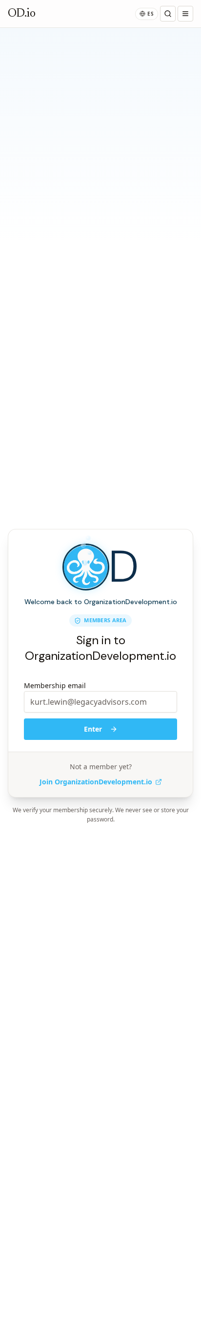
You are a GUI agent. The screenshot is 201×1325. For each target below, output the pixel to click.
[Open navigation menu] (185, 13)
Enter (93, 729)
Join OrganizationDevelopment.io (96, 781)
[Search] (168, 13)
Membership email (55, 685)
